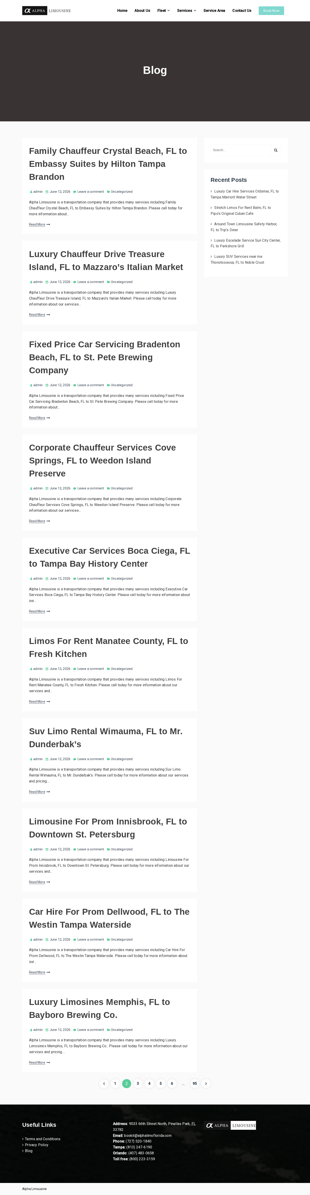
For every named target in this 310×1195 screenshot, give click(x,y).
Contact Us (241, 10)
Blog (28, 1151)
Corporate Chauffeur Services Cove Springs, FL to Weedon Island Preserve (102, 460)
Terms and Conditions (42, 1139)
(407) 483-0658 (141, 1153)
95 (195, 1083)
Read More (37, 224)
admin (38, 191)
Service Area (214, 10)
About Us (142, 10)
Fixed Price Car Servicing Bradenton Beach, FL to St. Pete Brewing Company (104, 357)
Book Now (271, 11)
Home (122, 10)
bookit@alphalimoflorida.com (147, 1135)
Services (184, 10)
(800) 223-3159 (142, 1159)
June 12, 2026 (60, 191)
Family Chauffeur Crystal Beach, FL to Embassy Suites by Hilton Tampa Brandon (108, 164)
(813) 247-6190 (139, 1147)
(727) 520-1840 (138, 1141)
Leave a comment (91, 191)
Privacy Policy (36, 1145)
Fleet (161, 10)
